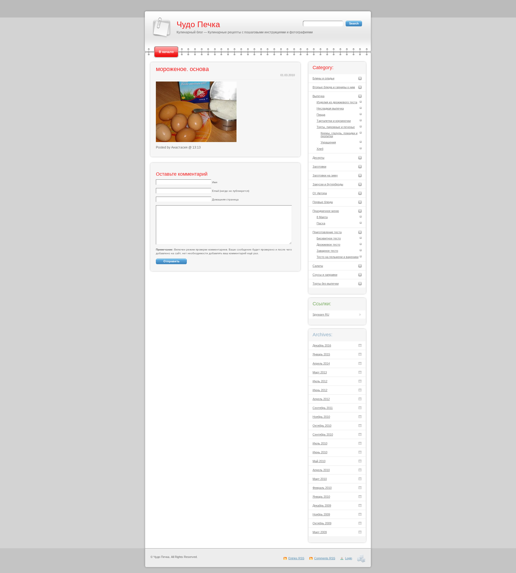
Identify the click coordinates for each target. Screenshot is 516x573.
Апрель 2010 (321, 470)
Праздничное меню (326, 211)
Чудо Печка (198, 24)
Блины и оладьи (323, 78)
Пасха (321, 223)
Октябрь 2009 (322, 523)
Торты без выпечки (326, 283)
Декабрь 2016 (322, 345)
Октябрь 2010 (322, 425)
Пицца (321, 114)
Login (348, 558)
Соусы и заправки (325, 274)
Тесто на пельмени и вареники (338, 257)
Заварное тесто (327, 250)
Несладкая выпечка (330, 108)
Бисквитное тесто (329, 238)
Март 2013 (320, 372)
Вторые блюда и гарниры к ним (334, 87)
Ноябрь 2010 (321, 416)
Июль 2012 (320, 381)
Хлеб (320, 148)
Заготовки (319, 166)
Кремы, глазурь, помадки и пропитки (339, 135)
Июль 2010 (320, 443)
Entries (296, 558)
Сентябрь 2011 (323, 407)
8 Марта (322, 217)
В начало (166, 52)
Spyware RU (321, 314)
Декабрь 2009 (322, 505)
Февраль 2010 (322, 487)
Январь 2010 (321, 496)
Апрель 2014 (321, 363)
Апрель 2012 (321, 399)
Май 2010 (319, 461)
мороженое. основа (182, 69)
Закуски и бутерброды (328, 184)
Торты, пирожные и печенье (336, 127)
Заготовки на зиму (325, 175)
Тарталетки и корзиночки (334, 120)
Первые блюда (323, 202)
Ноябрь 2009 (321, 514)
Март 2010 (320, 478)
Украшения (328, 142)
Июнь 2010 (320, 452)
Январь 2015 (321, 354)
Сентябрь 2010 (323, 434)
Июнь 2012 (320, 390)
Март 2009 (320, 532)
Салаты (318, 265)
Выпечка (318, 96)
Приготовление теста (327, 232)
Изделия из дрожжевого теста (337, 102)
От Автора (320, 193)
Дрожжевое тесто (328, 244)
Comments (324, 558)
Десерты (318, 157)
